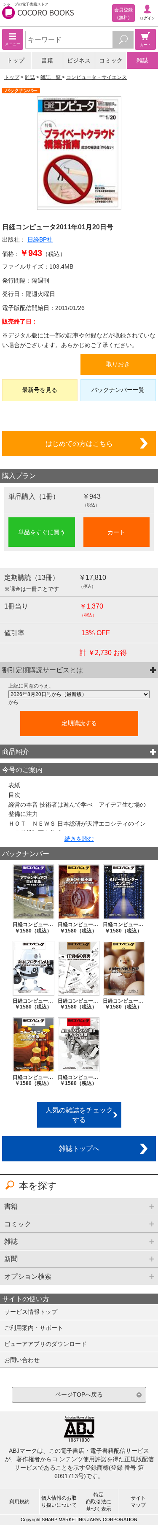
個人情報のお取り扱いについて (59, 1501)
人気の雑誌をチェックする (79, 1114)
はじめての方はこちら (79, 443)
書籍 (47, 60)
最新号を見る (39, 389)
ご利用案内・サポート (33, 1327)
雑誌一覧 (51, 77)
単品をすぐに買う (41, 532)
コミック (111, 60)
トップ (15, 60)
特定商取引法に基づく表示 (98, 1502)
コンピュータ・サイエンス (96, 77)
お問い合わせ (22, 1359)
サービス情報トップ (30, 1311)
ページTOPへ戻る (79, 1394)
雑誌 (142, 60)
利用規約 (19, 1502)
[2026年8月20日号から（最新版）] (79, 694)
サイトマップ (138, 1501)
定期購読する (79, 723)
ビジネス (79, 60)
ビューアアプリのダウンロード (45, 1343)
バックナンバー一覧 (118, 389)
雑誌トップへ (79, 1148)
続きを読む (79, 838)
